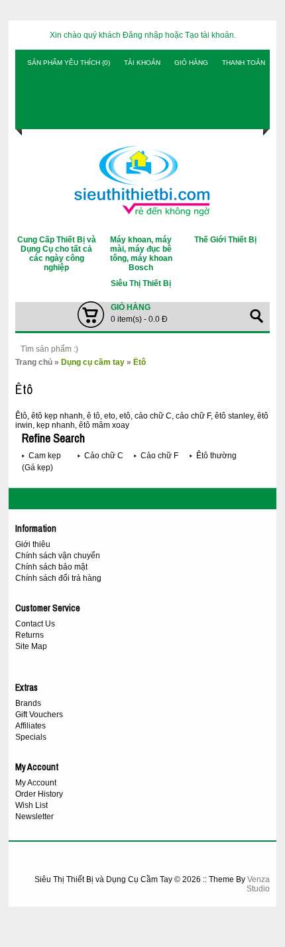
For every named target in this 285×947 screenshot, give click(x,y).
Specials (30, 737)
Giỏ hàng (191, 62)
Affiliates (30, 725)
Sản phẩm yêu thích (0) (68, 62)
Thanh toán (243, 62)
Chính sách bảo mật (51, 567)
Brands (28, 703)
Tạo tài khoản (209, 35)
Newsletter (34, 816)
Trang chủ (33, 362)
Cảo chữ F (159, 455)
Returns (29, 635)
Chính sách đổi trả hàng (58, 578)
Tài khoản (142, 62)
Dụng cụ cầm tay (93, 362)
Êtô (139, 362)
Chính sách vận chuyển (57, 555)
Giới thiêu (32, 544)
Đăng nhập (143, 35)
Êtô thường (216, 455)
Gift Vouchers (39, 714)
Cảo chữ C (103, 455)
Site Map (31, 646)
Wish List (31, 805)
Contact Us (35, 623)
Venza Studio (258, 884)
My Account (35, 782)
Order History (39, 794)
